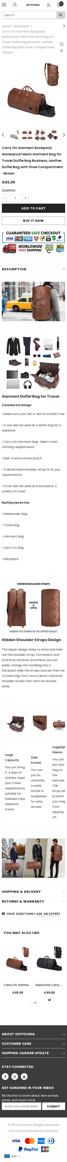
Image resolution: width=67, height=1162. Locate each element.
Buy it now (33, 220)
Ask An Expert (48, 914)
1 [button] (32, 1003)
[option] (33, 92)
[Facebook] (5, 1076)
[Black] (49, 999)
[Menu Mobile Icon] (4, 4)
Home (6, 26)
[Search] (60, 14)
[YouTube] (24, 1076)
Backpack (21, 26)
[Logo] (33, 4)
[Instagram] (14, 1076)
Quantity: (9, 190)
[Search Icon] (18, 5)
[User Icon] (49, 5)
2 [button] (35, 1003)
